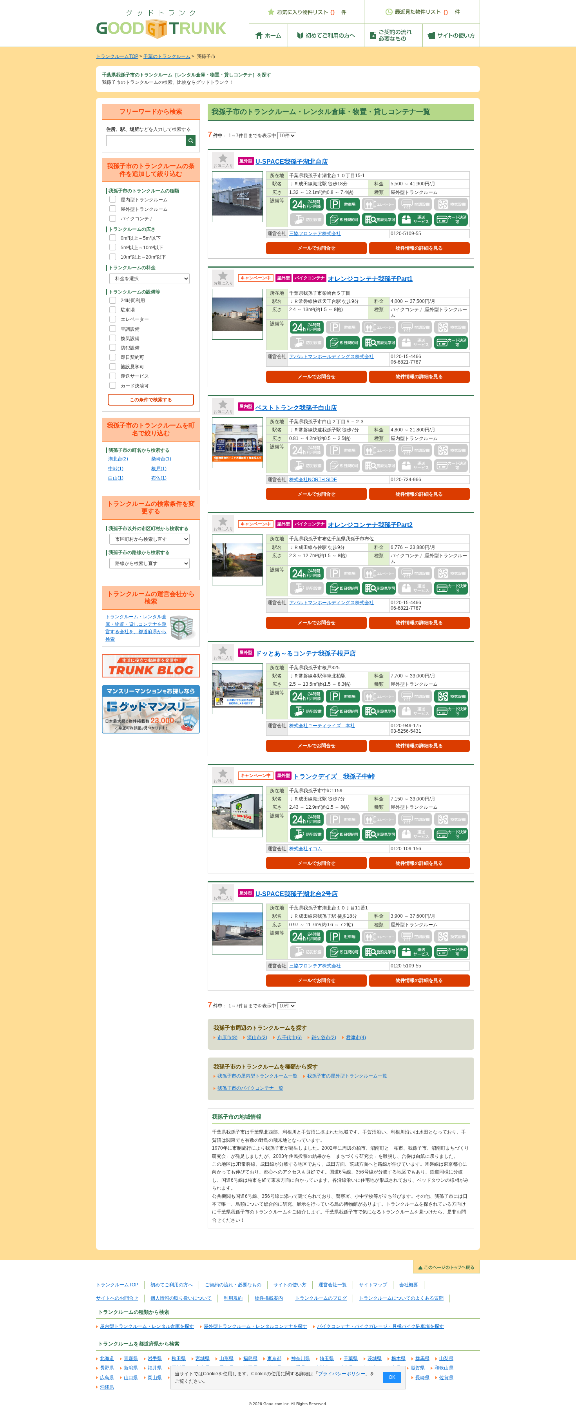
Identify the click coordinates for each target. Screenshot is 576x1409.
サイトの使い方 (290, 1285)
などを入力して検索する (148, 129)
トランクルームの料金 (132, 267)
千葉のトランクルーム (166, 56)
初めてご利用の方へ (171, 1285)
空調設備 (130, 329)
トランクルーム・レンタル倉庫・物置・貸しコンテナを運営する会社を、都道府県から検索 (136, 628)
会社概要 (408, 1285)
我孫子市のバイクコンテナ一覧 (250, 1088)
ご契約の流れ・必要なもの (233, 1285)
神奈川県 (300, 1358)
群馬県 (422, 1358)
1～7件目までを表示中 (252, 135)
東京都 (274, 1358)
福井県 (155, 1368)
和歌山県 (444, 1368)
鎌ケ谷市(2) (324, 1037)
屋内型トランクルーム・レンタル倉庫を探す (147, 1326)
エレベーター (135, 319)
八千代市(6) (289, 1037)
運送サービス (135, 376)
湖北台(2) (118, 459)
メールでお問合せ (316, 248)
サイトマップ (373, 1285)
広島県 (107, 1377)
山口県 (131, 1377)
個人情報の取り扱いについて (181, 1298)
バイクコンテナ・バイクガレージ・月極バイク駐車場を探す (380, 1326)
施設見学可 (132, 366)
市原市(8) (227, 1037)
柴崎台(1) (161, 459)
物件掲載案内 (269, 1298)
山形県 (226, 1358)
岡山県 (155, 1377)
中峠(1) (115, 468)
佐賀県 (446, 1377)
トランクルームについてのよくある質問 (401, 1298)
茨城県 (375, 1358)
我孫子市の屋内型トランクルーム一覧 (257, 1076)
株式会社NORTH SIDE (313, 479)
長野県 (107, 1368)
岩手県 (155, 1358)
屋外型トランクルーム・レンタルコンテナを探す (255, 1326)
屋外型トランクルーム (144, 209)
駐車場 (128, 310)
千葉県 (351, 1358)
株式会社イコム (305, 848)
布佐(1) (159, 478)
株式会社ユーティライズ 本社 (322, 725)
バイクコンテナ (137, 218)
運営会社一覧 (333, 1285)
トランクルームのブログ (321, 1298)
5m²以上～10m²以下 (142, 247)
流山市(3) (257, 1037)
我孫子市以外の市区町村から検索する (148, 528)
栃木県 (398, 1358)
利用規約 (233, 1298)
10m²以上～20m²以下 (143, 257)
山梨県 (446, 1358)
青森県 (131, 1358)
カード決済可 (135, 386)
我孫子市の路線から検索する (139, 552)
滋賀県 (418, 1368)
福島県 (250, 1358)
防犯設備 (130, 348)
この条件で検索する (151, 399)
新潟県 (131, 1368)
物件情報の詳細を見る (419, 248)
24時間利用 (133, 300)
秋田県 (179, 1358)
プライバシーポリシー (341, 1373)
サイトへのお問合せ (117, 1298)
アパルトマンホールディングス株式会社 (331, 356)
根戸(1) (159, 468)
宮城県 (203, 1358)
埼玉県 (327, 1358)
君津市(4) (356, 1037)
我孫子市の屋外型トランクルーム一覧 (347, 1076)
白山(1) (115, 478)
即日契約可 (132, 357)
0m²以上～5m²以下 (141, 238)
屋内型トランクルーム (144, 200)
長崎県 (422, 1377)
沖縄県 (107, 1387)
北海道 (107, 1358)
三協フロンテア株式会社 (315, 233)
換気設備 (130, 338)
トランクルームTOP (117, 56)
